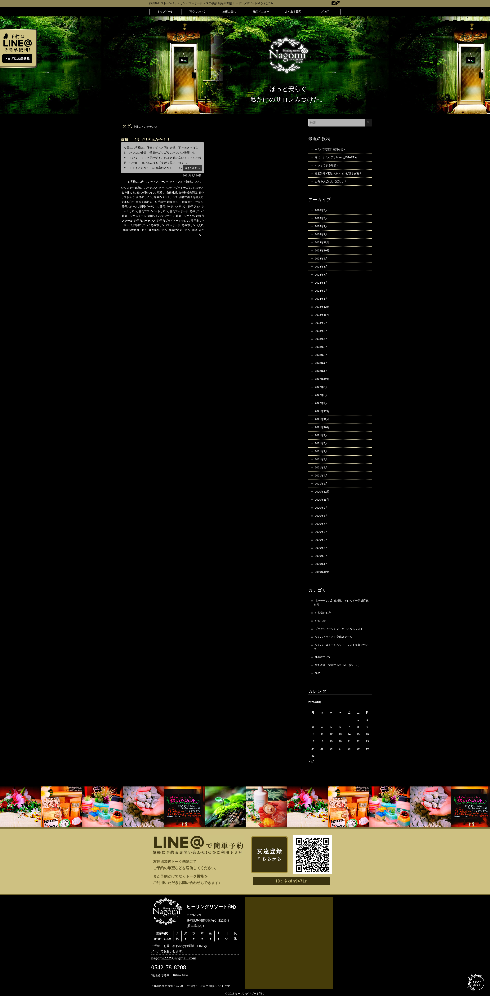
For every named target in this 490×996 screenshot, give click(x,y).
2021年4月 (321, 475)
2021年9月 (321, 435)
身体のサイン (144, 197)
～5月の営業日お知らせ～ (330, 149)
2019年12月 (322, 571)
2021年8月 (321, 443)
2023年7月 (321, 338)
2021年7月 (321, 451)
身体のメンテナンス (166, 197)
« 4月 (311, 761)
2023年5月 (321, 354)
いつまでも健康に (132, 187)
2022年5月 (321, 395)
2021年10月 (322, 427)
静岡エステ (173, 201)
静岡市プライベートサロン (173, 220)
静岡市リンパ (141, 225)
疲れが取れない (145, 192)
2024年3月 (321, 282)
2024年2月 (321, 290)
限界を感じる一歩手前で (151, 201)
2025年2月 (321, 226)
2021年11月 (322, 419)
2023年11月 (322, 314)
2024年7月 (321, 274)
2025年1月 (321, 234)
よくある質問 (293, 11)
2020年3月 (321, 547)
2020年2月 (321, 555)
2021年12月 (322, 411)
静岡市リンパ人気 (192, 225)
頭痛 (194, 230)
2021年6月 (321, 459)
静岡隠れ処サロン (179, 230)
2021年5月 (321, 467)
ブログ (325, 11)
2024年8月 (321, 266)
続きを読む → (192, 168)
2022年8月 (321, 387)
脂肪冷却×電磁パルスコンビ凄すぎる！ (338, 173)
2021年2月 (321, 483)
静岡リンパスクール (134, 215)
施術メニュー (261, 11)
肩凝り (161, 192)
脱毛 (317, 673)
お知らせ (320, 620)
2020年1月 (321, 563)
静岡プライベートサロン (153, 211)
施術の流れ (229, 11)
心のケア (198, 187)
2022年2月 (321, 403)
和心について (197, 11)
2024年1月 (321, 298)
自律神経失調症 (188, 192)
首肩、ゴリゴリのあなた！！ (146, 140)
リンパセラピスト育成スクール (333, 636)
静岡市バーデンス (145, 220)
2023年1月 (321, 371)
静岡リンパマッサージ (161, 215)
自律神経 (171, 192)
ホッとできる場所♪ (326, 165)
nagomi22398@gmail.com (173, 958)
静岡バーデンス (149, 206)
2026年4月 (321, 210)
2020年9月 (321, 507)
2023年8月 (321, 330)
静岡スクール (130, 206)
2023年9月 (321, 322)
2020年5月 (321, 539)
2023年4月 (321, 363)
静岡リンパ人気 (185, 215)
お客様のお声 (136, 181)
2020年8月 (321, 515)
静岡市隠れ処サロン (135, 230)
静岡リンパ (196, 211)
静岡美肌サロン (158, 230)
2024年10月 (322, 250)
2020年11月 (322, 499)
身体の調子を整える (191, 197)
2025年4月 (321, 218)
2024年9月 (321, 258)
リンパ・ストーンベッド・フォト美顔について (173, 181)
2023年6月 (321, 346)
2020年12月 (322, 491)
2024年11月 (322, 242)
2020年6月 (321, 531)
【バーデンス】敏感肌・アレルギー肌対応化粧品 (341, 602)
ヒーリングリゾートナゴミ (175, 187)
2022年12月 (322, 379)
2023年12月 (322, 306)
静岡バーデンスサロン (173, 206)
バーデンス (151, 187)
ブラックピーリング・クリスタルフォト (339, 628)
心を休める (128, 192)
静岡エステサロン (192, 201)
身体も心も (128, 201)
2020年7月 (321, 523)
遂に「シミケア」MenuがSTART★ (336, 157)
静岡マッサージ (179, 211)
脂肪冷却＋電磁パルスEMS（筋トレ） (338, 664)
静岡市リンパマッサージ (165, 225)
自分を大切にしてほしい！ (331, 181)
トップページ (165, 11)
